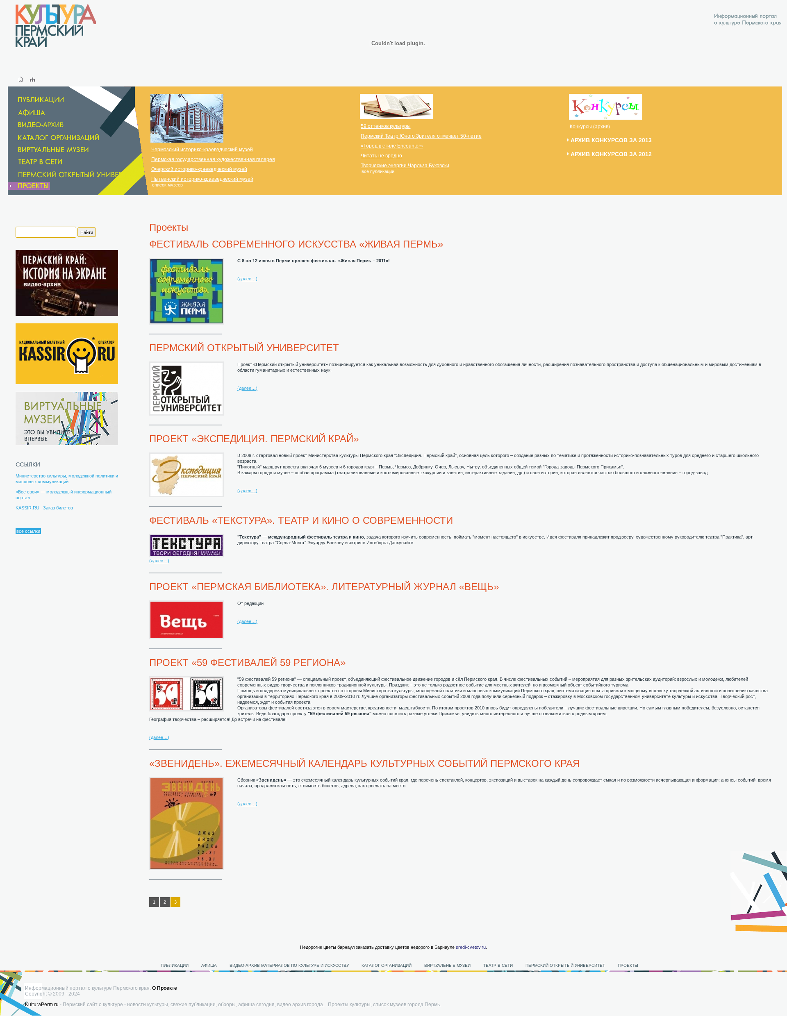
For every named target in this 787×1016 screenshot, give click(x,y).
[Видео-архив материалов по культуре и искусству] (42, 125)
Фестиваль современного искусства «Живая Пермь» (296, 244)
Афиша (209, 965)
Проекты (628, 965)
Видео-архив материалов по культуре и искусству (290, 965)
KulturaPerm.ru (42, 1004)
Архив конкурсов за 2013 (611, 140)
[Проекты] (29, 186)
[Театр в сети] (46, 161)
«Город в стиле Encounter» (392, 146)
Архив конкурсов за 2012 (611, 154)
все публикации (378, 171)
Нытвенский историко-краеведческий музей (202, 179)
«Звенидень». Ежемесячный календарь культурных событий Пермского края (364, 763)
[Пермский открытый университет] (76, 174)
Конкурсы (581, 127)
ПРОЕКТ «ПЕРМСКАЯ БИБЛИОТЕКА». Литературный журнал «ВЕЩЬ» (324, 586)
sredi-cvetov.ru (471, 947)
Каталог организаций (387, 965)
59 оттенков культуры (386, 126)
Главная (20, 79)
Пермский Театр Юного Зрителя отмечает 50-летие (421, 136)
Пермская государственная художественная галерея (213, 159)
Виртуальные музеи (447, 965)
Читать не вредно (381, 156)
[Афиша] (27, 113)
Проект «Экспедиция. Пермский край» (254, 438)
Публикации (175, 965)
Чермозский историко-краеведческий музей (202, 149)
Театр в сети (498, 965)
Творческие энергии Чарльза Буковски (405, 165)
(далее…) (247, 278)
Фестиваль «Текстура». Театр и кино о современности (301, 520)
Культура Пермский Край (56, 25)
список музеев (167, 184)
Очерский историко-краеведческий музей (199, 169)
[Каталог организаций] (54, 138)
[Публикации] (36, 100)
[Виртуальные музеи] (49, 149)
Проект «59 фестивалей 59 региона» (247, 662)
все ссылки (28, 531)
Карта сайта (32, 79)
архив (601, 127)
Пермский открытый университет (244, 347)
